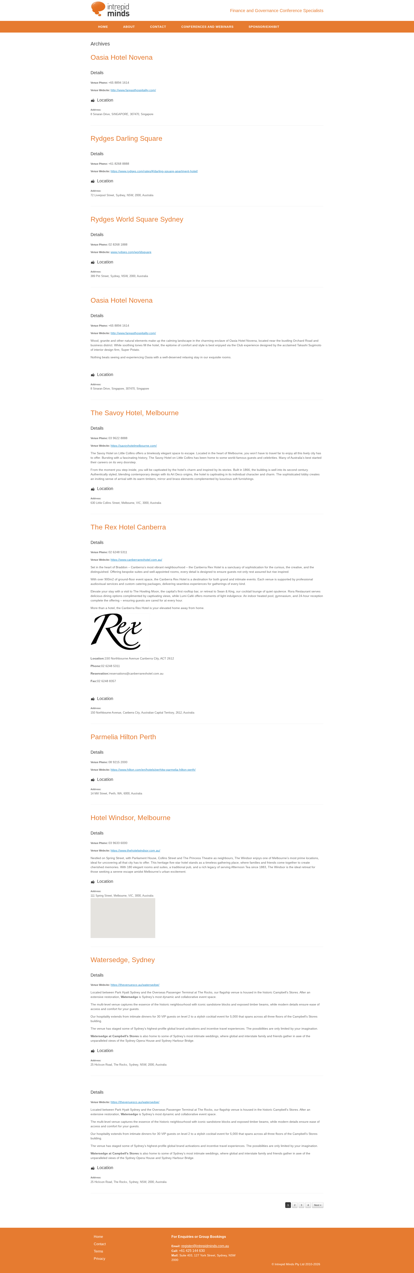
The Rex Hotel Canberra (128, 527)
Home (103, 26)
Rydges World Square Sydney (137, 219)
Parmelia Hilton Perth (123, 737)
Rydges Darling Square (126, 138)
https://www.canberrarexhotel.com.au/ (136, 559)
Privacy (99, 1258)
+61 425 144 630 (192, 1251)
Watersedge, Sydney (123, 960)
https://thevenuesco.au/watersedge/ (135, 984)
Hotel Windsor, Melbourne (131, 818)
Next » (317, 1205)
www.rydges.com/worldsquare (131, 252)
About (129, 26)
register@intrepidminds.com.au (205, 1246)
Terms (98, 1251)
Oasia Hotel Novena (122, 57)
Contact (158, 26)
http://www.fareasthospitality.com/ (133, 90)
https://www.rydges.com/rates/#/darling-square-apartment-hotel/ (154, 171)
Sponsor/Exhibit (264, 26)
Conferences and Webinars (207, 26)
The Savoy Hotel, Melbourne (135, 413)
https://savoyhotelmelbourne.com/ (134, 445)
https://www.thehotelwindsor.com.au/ (135, 850)
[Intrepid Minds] (111, 9)
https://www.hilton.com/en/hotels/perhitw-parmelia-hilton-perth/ (153, 769)
